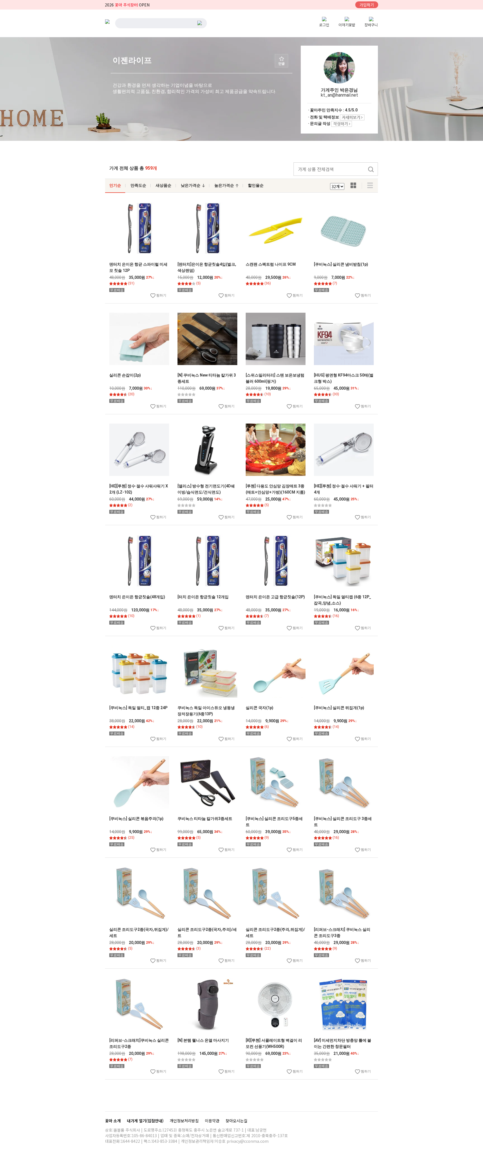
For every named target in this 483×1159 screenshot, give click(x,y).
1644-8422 (130, 1141)
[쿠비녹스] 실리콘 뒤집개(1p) (339, 707)
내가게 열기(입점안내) (146, 1120)
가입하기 (366, 5)
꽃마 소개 (113, 1120)
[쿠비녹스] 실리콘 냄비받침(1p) (341, 264)
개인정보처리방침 (185, 1120)
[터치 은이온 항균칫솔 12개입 (203, 597)
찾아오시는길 (236, 1120)
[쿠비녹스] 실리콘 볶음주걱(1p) (136, 818)
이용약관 (213, 1120)
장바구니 (371, 24)
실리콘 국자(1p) (259, 707)
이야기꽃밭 (346, 24)
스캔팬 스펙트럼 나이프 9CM (271, 264)
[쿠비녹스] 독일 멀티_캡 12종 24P (138, 707)
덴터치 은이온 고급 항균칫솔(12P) (275, 597)
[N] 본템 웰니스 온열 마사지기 (203, 1040)
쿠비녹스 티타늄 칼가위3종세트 (204, 818)
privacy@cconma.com (248, 1141)
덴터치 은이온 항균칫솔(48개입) (137, 597)
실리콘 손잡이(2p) (125, 375)
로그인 (324, 24)
